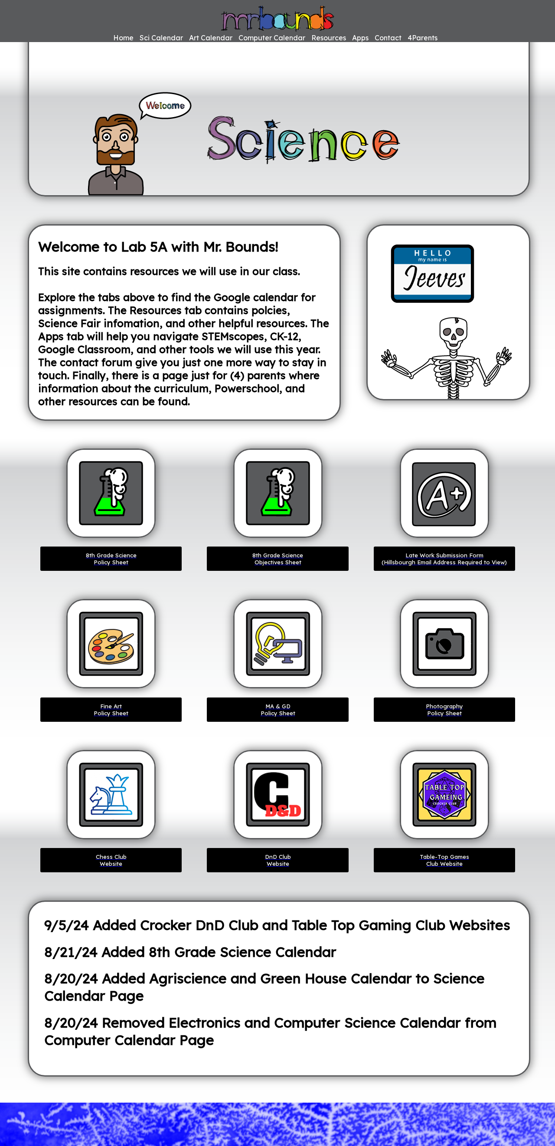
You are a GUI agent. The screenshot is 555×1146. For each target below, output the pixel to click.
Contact (388, 37)
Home (123, 37)
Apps (360, 37)
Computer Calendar (271, 37)
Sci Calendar (161, 37)
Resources (328, 37)
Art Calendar (210, 37)
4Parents (422, 37)
